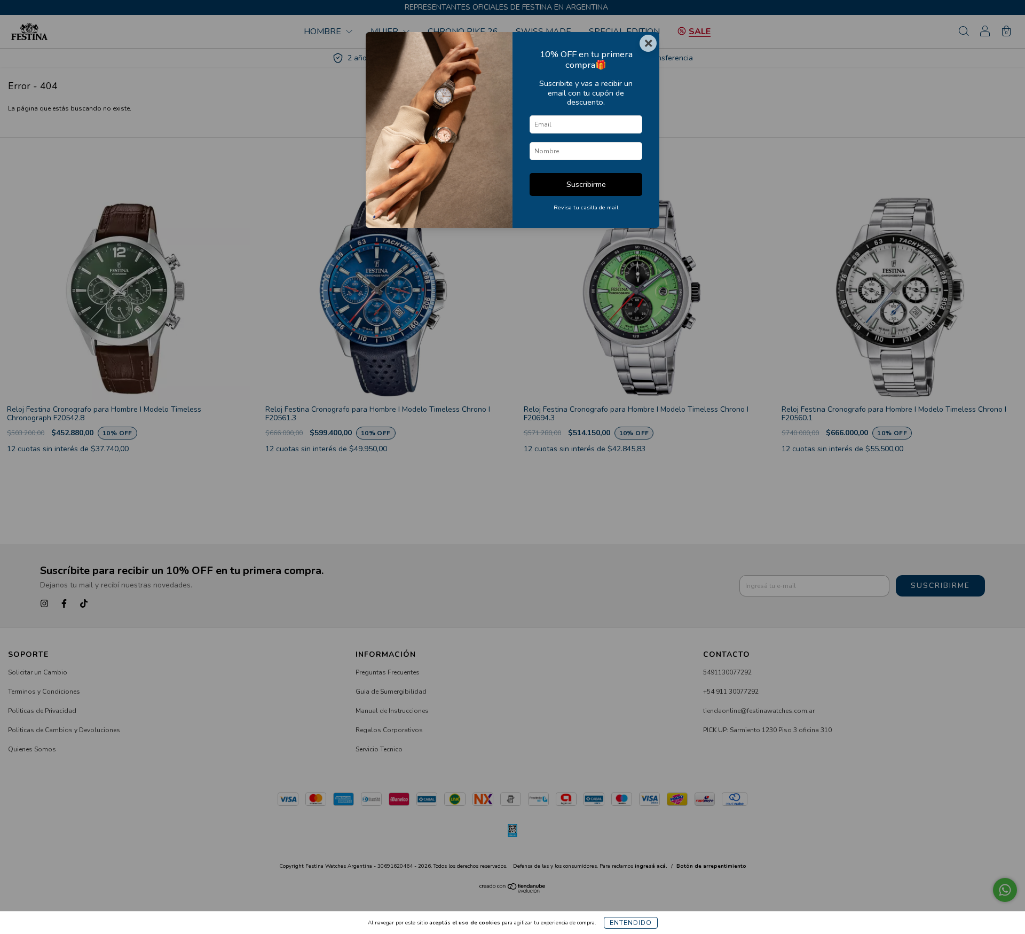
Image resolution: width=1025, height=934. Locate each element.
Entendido (631, 923)
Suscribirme (586, 184)
